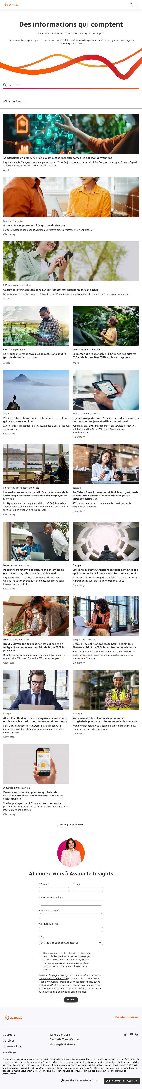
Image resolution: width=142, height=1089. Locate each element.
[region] (71, 1072)
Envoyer (71, 999)
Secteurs (9, 1034)
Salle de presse (60, 1034)
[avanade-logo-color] (11, 4)
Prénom (44, 883)
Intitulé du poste (48, 923)
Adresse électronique (51, 897)
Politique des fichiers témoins (96, 1070)
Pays (42, 937)
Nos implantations (62, 1044)
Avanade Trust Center (65, 1039)
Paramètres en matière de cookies (82, 1080)
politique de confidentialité (53, 978)
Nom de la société (49, 910)
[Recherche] (131, 4)
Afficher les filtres (12, 101)
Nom (76, 883)
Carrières (9, 1052)
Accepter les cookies (123, 1081)
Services (9, 1040)
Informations (12, 1046)
